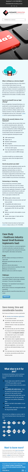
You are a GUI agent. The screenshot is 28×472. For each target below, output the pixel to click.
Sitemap (19, 463)
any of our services (19, 450)
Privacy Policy (5, 463)
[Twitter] (11, 6)
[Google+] (15, 6)
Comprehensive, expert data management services (14, 12)
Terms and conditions (12, 463)
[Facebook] (13, 6)
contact (8, 455)
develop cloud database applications (15, 316)
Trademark (23, 463)
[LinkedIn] (16, 6)
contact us (4, 224)
